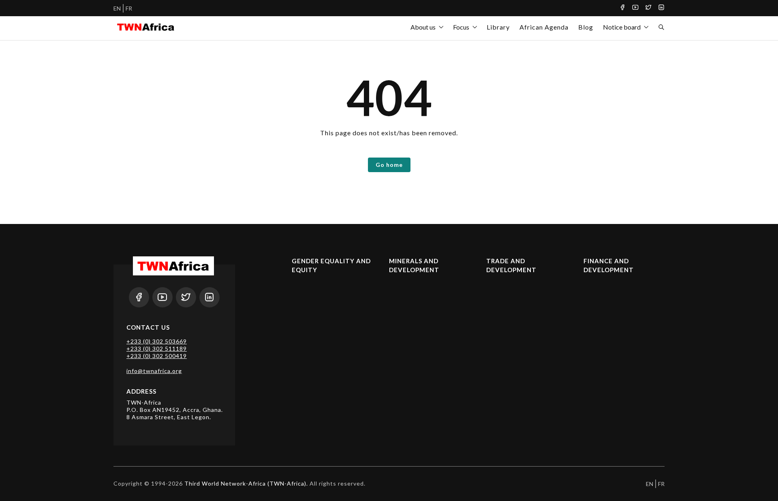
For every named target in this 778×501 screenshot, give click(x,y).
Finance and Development (609, 265)
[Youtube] (635, 8)
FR (129, 8)
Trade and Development (511, 265)
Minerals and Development (414, 265)
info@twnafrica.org (154, 370)
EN (117, 8)
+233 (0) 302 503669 (156, 341)
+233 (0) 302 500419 (156, 355)
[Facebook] (622, 8)
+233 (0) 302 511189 (156, 348)
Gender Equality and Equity (331, 265)
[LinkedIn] (661, 8)
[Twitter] (648, 8)
